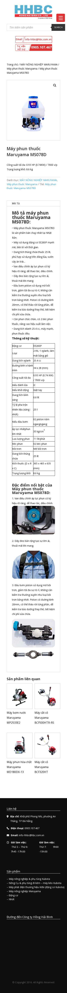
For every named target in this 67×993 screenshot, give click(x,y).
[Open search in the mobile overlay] (36, 27)
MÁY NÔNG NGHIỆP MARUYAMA (39, 64)
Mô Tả (16, 203)
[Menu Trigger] (60, 18)
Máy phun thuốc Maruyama (22, 68)
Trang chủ (12, 64)
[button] (55, 85)
